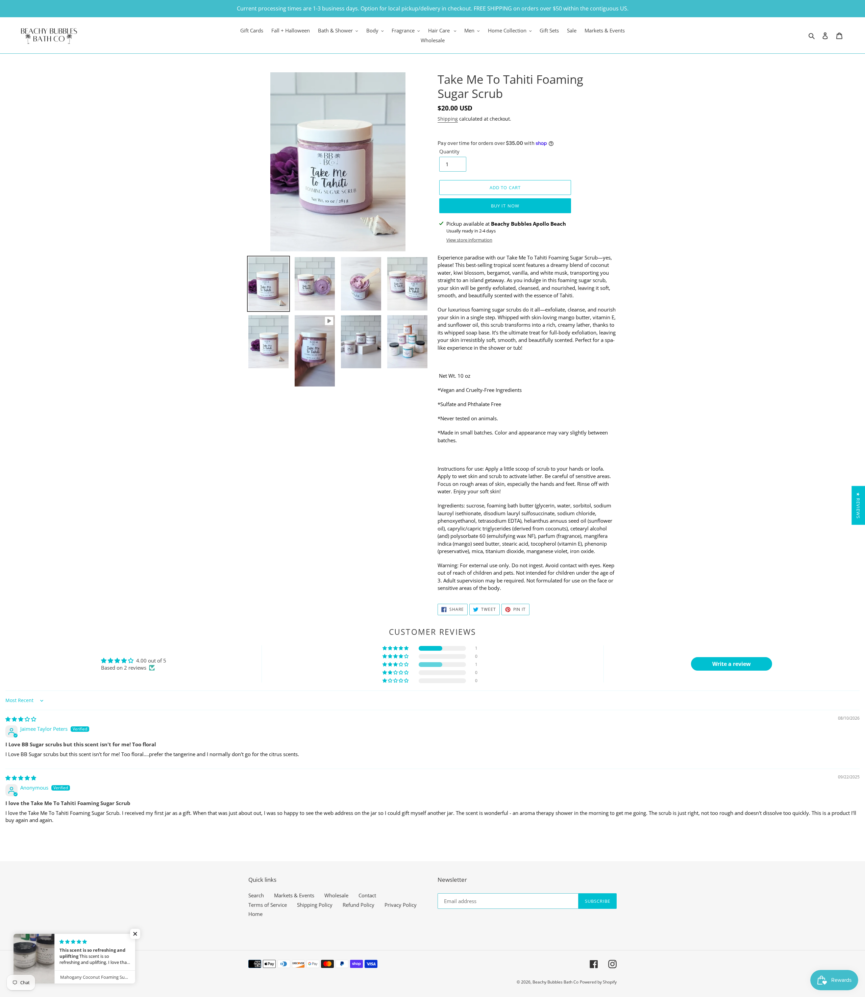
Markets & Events (294, 895)
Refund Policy (358, 904)
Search (256, 895)
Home (255, 914)
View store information (469, 240)
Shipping (448, 119)
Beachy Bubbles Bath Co (555, 982)
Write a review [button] (731, 664)
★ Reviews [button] (858, 505)
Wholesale (336, 895)
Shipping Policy (314, 904)
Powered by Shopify (598, 982)
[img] (20, 719)
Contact (367, 895)
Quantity (449, 151)
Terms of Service (267, 904)
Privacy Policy (401, 904)
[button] (396, 648)
